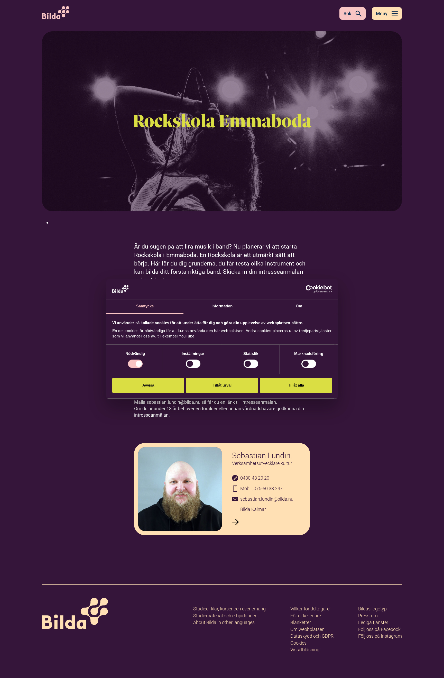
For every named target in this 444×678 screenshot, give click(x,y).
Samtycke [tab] (145, 306)
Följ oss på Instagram (380, 636)
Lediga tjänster (373, 622)
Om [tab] (299, 306)
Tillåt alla (296, 385)
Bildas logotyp (372, 608)
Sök (347, 13)
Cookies (298, 643)
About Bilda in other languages (224, 622)
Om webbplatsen (307, 629)
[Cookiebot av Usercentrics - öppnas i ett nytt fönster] (309, 289)
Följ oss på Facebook (379, 629)
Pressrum (368, 615)
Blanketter (300, 622)
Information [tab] (222, 306)
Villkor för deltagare (309, 608)
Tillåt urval (222, 385)
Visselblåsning (304, 649)
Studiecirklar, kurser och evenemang (229, 608)
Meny (381, 13)
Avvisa (148, 385)
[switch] (193, 364)
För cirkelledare (305, 615)
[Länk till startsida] (75, 614)
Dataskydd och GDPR (312, 636)
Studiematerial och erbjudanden (225, 615)
